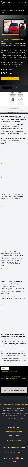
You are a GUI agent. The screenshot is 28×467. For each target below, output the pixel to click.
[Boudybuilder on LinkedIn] (9, 404)
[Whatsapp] (11, 431)
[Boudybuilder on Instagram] (22, 404)
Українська (16, 447)
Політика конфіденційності (9, 445)
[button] (25, 2)
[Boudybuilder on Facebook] (18, 404)
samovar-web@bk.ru (14, 59)
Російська (22, 447)
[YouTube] (26, 404)
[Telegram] (14, 404)
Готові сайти (16, 5)
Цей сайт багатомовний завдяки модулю (14, 389)
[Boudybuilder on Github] (5, 404)
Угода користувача (21, 445)
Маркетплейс (9, 5)
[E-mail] (7, 431)
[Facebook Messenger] (20, 431)
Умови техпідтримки (8, 447)
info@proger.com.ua (15, 438)
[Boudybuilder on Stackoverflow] (1, 404)
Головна (3, 5)
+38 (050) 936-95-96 (15, 441)
